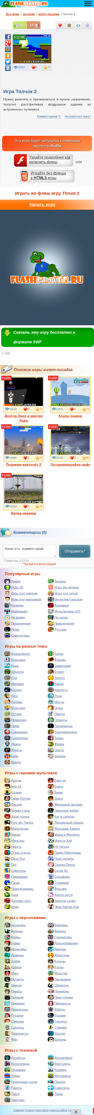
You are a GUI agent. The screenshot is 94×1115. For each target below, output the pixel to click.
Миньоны (17, 840)
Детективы (19, 949)
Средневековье (65, 732)
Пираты (16, 991)
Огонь (58, 708)
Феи (14, 1039)
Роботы (59, 1009)
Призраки (18, 1003)
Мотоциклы (62, 1076)
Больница (18, 660)
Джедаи (60, 949)
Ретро (15, 629)
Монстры (60, 973)
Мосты (59, 702)
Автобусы (18, 1058)
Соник (15, 883)
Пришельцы (19, 1009)
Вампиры (61, 925)
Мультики (18, 708)
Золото (59, 678)
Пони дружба (64, 859)
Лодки (15, 1076)
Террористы (19, 1033)
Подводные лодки (24, 1082)
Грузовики (18, 1070)
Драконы (17, 955)
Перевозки (18, 720)
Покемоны (61, 991)
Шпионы (60, 1039)
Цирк (14, 756)
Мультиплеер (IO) (67, 611)
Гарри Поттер (20, 798)
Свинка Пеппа (64, 865)
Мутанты (17, 979)
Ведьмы (17, 931)
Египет (59, 672)
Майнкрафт (19, 611)
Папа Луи (18, 859)
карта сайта (59, 1110)
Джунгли (17, 672)
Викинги (60, 931)
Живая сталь (20, 810)
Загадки (60, 581)
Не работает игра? (78, 116)
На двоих (61, 617)
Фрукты (16, 750)
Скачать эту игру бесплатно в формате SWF (44, 337)
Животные (61, 955)
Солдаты (17, 1027)
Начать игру (42, 204)
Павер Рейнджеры (67, 852)
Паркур (59, 714)
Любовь (16, 702)
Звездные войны (66, 810)
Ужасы (16, 744)
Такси (15, 1094)
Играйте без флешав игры (48, 175)
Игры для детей (66, 593)
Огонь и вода (20, 852)
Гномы (15, 943)
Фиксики (60, 889)
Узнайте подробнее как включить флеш (49, 159)
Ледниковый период (69, 822)
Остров (16, 714)
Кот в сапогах (64, 816)
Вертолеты (62, 1064)
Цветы (59, 750)
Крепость (61, 690)
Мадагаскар (19, 828)
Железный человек (68, 804)
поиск (30, 1110)
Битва (58, 654)
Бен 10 (16, 786)
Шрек (15, 907)
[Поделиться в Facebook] (8, 37)
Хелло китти (63, 895)
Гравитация (62, 666)
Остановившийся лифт (70, 464)
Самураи (17, 1021)
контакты (42, 1110)
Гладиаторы (63, 937)
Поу (14, 865)
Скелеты (60, 1021)
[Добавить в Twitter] (8, 62)
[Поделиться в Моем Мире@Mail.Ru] (8, 49)
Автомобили (63, 1058)
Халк (14, 895)
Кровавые (61, 605)
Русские (60, 629)
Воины (15, 937)
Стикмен (60, 1027)
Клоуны (60, 961)
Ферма (59, 744)
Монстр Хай (63, 840)
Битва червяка (23, 513)
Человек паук (21, 901)
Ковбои (16, 967)
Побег (15, 726)
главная (18, 1110)
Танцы (58, 738)
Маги (14, 973)
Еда (14, 678)
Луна (58, 696)
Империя (17, 684)
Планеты (60, 720)
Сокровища (19, 732)
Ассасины (18, 925)
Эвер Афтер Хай (66, 907)
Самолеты (61, 1088)
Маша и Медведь (67, 834)
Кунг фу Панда (22, 822)
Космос (16, 690)
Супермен (61, 883)
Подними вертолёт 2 (23, 464)
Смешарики (19, 877)
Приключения (64, 623)
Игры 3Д (17, 587)
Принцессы (62, 1003)
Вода (15, 666)
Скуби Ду (61, 871)
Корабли (60, 1070)
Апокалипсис (20, 654)
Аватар (16, 780)
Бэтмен (16, 792)
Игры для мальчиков (26, 599)
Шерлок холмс (65, 901)
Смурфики (62, 877)
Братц (58, 786)
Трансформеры (22, 889)
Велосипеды (20, 1064)
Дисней (16, 804)
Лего (14, 696)
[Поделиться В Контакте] (8, 68)
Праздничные (21, 623)
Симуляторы (20, 635)
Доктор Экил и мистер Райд (24, 418)
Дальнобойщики (66, 943)
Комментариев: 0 (48, 116)
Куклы (59, 967)
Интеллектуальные (68, 599)
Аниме (15, 581)
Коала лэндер (70, 416)
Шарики (60, 756)
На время (18, 617)
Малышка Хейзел (67, 828)
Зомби (15, 961)
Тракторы (18, 1100)
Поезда (59, 1082)
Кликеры (17, 605)
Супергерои (19, 738)
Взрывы (60, 660)
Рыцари (60, 1015)
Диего (58, 798)
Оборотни (61, 985)
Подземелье (63, 726)
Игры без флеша (66, 587)
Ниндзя (16, 985)
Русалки (17, 1015)
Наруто (16, 846)
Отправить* (75, 551)
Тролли (59, 1033)
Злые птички (20, 816)
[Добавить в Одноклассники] (8, 56)
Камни (59, 684)
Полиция (17, 997)
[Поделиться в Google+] (8, 43)
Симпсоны (18, 871)
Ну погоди (61, 846)
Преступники (63, 997)
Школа (16, 762)
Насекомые (62, 979)
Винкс (58, 792)
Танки (58, 1094)
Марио (15, 834)
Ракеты (16, 1088)
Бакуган (60, 780)
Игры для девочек (24, 593)
